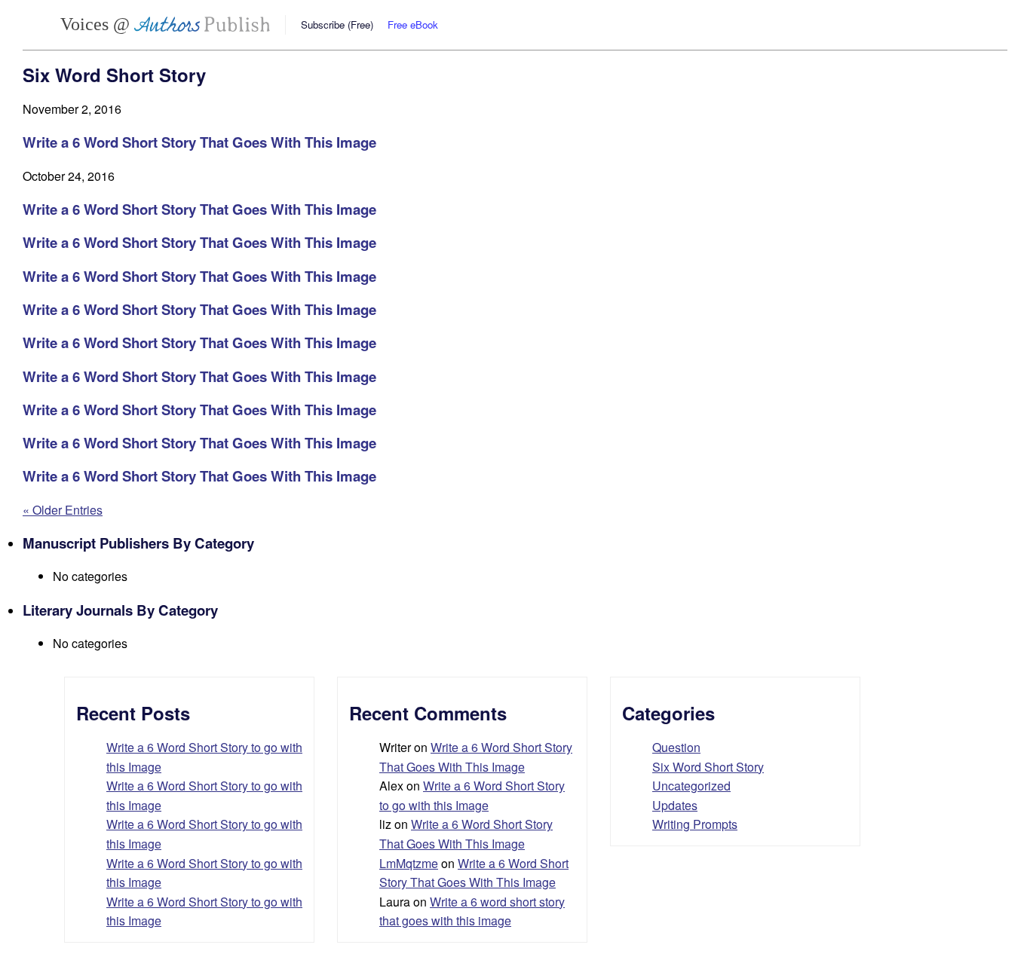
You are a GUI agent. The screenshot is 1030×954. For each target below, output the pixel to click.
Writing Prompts (694, 824)
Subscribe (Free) (337, 24)
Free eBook (413, 24)
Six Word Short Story (708, 766)
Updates (674, 805)
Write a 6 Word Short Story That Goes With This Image (199, 142)
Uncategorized (691, 785)
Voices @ (97, 24)
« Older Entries (63, 509)
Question (676, 747)
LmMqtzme (408, 863)
